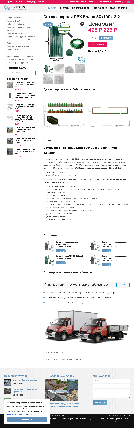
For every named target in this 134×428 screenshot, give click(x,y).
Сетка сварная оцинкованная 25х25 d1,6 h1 (114, 257)
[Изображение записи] (7, 382)
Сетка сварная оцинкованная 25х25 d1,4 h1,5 (68, 243)
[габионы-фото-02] (72, 395)
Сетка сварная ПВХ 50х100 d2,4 (69, 256)
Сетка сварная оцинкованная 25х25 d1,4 (114, 243)
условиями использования (17, 414)
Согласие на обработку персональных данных (114, 419)
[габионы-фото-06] (50, 384)
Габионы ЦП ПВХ (14, 50)
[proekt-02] (109, 112)
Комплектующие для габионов (20, 56)
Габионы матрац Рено (16, 33)
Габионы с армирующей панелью (21, 37)
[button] (82, 24)
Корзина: (120, 2)
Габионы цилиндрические (18, 46)
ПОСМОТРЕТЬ (123, 285)
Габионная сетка (14, 18)
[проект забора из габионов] (64, 112)
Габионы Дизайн (14, 21)
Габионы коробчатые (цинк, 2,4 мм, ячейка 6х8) (20, 28)
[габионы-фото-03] (61, 395)
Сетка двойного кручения (24, 380)
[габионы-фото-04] (50, 395)
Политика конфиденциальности (63, 404)
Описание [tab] (47, 141)
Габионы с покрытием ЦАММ (19, 40)
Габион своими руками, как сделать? (25, 390)
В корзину (106, 38)
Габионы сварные (14, 43)
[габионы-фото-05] (72, 384)
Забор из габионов (15, 53)
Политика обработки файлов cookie (117, 422)
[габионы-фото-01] (61, 384)
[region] (27, 411)
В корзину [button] (60, 251)
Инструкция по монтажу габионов (76, 284)
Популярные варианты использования (82, 2)
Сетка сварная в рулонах (17, 63)
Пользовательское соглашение (63, 406)
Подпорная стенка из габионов (20, 59)
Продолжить (27, 419)
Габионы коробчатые (16, 24)
